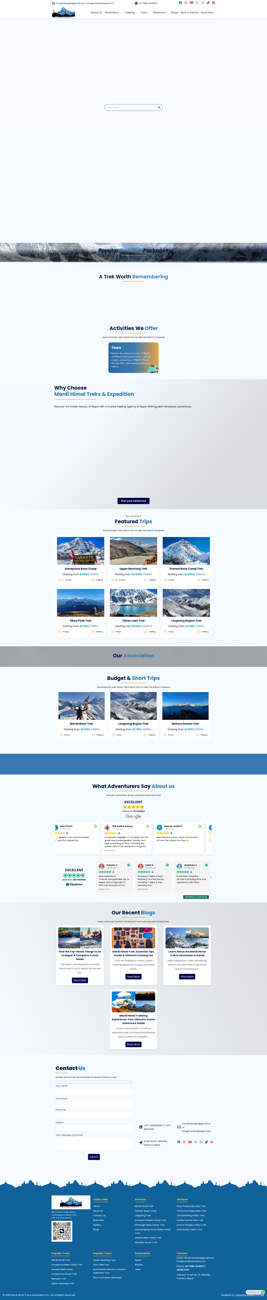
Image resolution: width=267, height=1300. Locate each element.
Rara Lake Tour (101, 1264)
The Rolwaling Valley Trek (190, 1215)
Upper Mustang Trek (62, 1283)
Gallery (97, 1225)
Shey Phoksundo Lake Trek (191, 1206)
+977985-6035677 (148, 3)
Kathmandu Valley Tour (189, 1229)
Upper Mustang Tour (104, 1260)
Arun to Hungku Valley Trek (191, 1225)
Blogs (96, 1229)
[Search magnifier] (159, 107)
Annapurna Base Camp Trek (150, 1220)
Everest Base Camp (145, 1210)
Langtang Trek (143, 1215)
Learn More (81, 547)
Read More (80, 980)
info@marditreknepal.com (100, 3)
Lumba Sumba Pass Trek (190, 1220)
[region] (133, 74)
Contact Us (99, 1215)
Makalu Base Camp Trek (148, 1237)
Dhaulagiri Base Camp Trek (150, 1225)
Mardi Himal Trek (144, 1206)
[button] (210, 839)
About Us (98, 1210)
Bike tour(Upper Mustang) (107, 1277)
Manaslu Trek (58, 1278)
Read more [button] (64, 850)
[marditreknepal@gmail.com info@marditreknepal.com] (179, 1127)
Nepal (138, 1260)
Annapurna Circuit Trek (64, 1274)
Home (96, 1206)
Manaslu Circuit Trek (146, 1242)
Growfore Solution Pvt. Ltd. (250, 1295)
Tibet (138, 1269)
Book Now (80, 554)
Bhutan (139, 1264)
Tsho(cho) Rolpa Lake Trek (191, 1210)
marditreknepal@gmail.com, (71, 3)
